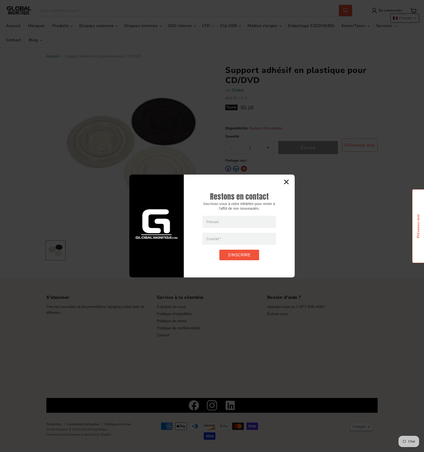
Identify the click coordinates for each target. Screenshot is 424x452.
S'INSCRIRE (239, 255)
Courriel (213, 239)
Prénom (212, 222)
